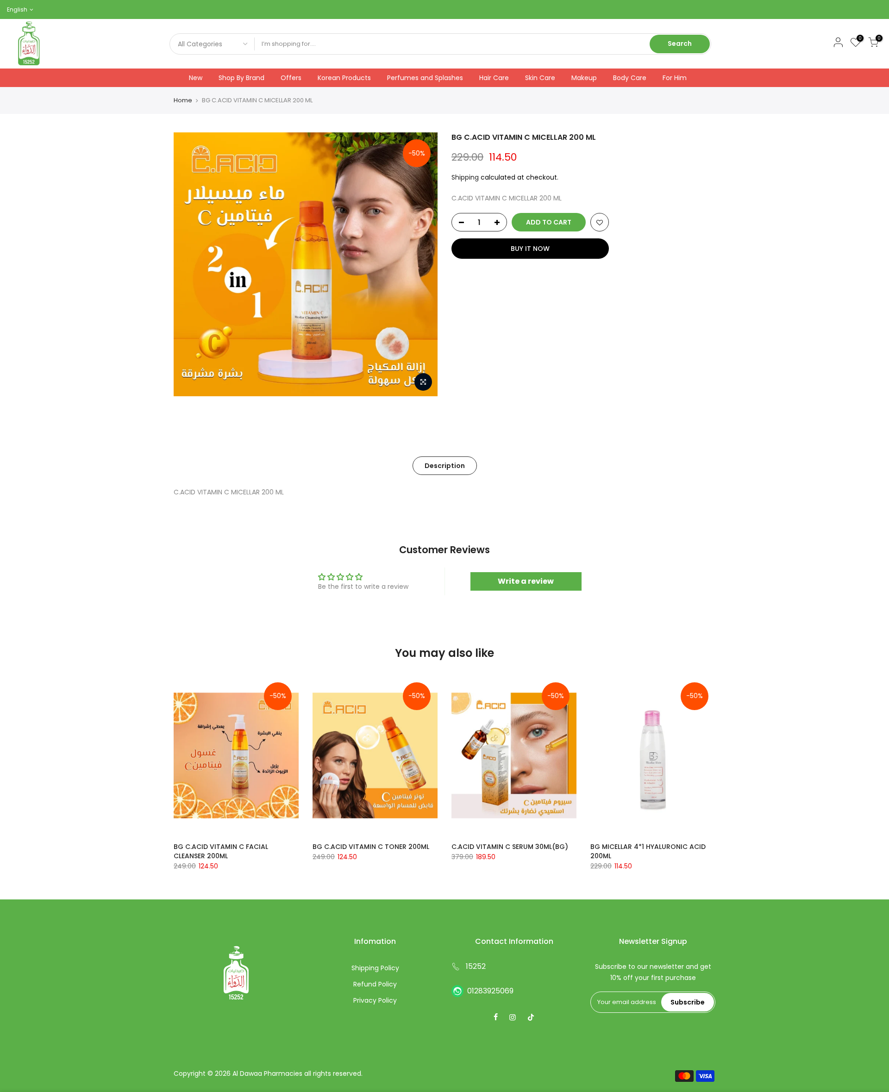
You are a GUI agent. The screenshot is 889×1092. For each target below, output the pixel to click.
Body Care (629, 77)
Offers (291, 77)
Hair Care (494, 77)
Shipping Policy (375, 968)
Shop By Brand (241, 77)
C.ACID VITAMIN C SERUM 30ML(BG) (509, 846)
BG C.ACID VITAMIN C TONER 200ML (371, 846)
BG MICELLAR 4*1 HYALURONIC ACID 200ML (648, 851)
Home (183, 100)
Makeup (584, 77)
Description (445, 465)
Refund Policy (375, 984)
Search (680, 43)
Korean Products (344, 77)
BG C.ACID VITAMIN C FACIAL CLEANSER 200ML (221, 851)
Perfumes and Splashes (425, 77)
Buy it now (530, 248)
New (195, 77)
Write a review (526, 581)
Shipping (465, 177)
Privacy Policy (375, 1000)
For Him (675, 77)
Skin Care (540, 77)
